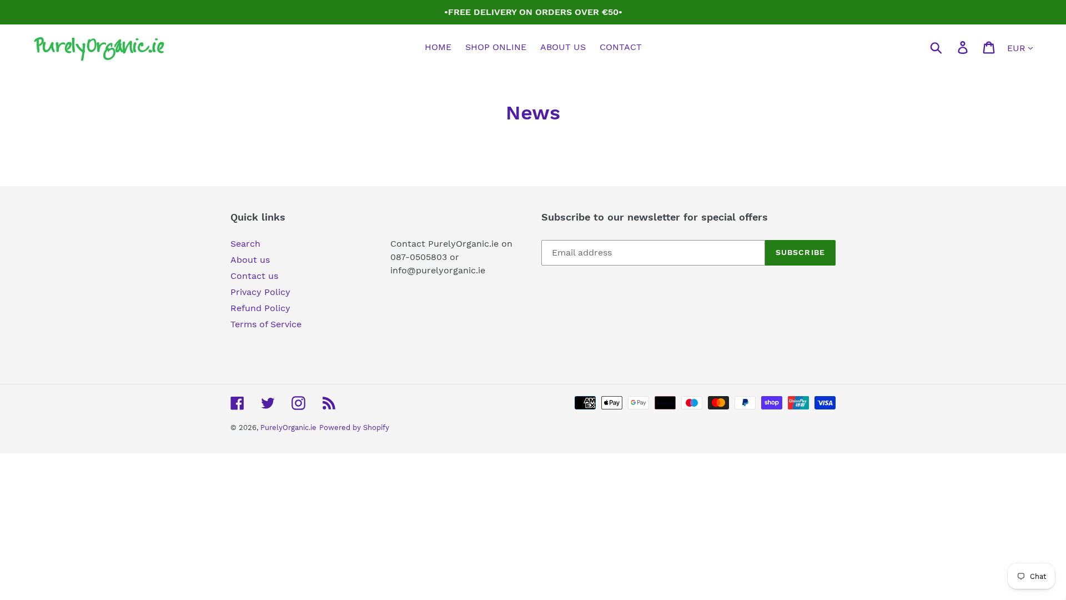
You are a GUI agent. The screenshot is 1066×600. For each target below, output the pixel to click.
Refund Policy (260, 308)
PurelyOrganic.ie (288, 427)
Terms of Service (265, 324)
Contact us (254, 276)
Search (245, 243)
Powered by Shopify (354, 427)
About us (250, 259)
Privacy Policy (260, 292)
